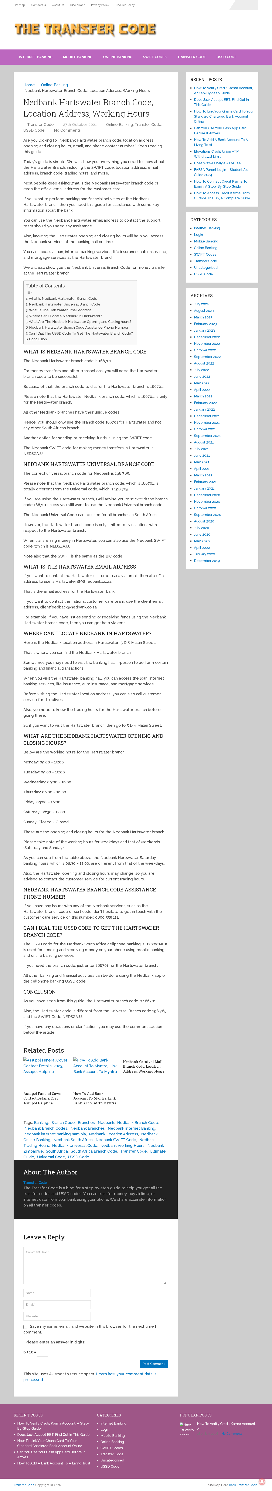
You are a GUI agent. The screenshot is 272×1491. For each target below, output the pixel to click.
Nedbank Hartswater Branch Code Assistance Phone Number (78, 327)
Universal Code (51, 1157)
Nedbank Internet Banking (131, 1128)
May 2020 (202, 541)
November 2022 (207, 344)
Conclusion (38, 339)
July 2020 (201, 528)
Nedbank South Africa (73, 1140)
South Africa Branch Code (94, 1151)
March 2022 (203, 396)
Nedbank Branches (87, 1128)
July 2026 (201, 304)
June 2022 (202, 377)
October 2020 (205, 508)
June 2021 (202, 455)
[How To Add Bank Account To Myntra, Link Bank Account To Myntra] (95, 1073)
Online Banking (117, 57)
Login (198, 235)
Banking (41, 1122)
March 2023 (203, 317)
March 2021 (203, 475)
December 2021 (207, 416)
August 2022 (204, 363)
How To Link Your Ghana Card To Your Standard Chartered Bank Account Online (224, 116)
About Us (58, 5)
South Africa (57, 1151)
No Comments (67, 130)
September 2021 (207, 436)
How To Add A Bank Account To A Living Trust (53, 1463)
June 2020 (202, 534)
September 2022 (207, 357)
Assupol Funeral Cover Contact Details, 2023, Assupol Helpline (42, 1098)
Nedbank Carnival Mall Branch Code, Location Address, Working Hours (143, 1066)
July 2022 (201, 370)
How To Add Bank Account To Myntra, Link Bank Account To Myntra (94, 1098)
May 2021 (201, 462)
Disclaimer (77, 5)
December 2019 (207, 561)
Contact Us (38, 5)
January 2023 (204, 330)
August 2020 (204, 521)
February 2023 (205, 324)
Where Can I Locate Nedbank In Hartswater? (65, 316)
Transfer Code (191, 57)
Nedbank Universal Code (74, 1145)
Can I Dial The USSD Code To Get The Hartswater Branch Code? (81, 333)
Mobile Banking (77, 57)
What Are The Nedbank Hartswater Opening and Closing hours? (80, 322)
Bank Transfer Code (243, 1485)
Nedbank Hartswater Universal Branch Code (64, 304)
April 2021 (202, 469)
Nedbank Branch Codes (45, 1128)
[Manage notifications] (262, 1481)
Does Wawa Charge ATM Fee (217, 163)
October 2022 (205, 350)
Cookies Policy (125, 5)
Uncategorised (206, 268)
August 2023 (204, 311)
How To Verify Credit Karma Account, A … (226, 1426)
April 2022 (202, 390)
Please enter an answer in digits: (55, 1342)
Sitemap (19, 5)
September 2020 (207, 515)
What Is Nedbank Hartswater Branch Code (63, 299)
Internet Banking (35, 57)
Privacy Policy (100, 5)
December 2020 (207, 495)
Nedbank (106, 1122)
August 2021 (204, 442)
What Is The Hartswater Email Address (60, 310)
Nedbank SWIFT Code (116, 1140)
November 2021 (207, 423)
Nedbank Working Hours (122, 1145)
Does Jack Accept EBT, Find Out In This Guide (53, 1435)
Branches (86, 1122)
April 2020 (202, 548)
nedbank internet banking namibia (55, 1134)
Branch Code (63, 1122)
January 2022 (204, 409)
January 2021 (204, 488)
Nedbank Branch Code (137, 1122)
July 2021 (201, 449)
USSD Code (227, 57)
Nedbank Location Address (113, 1134)
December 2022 (207, 337)
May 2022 (202, 383)
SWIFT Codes (155, 57)
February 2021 (205, 482)
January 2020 (204, 554)
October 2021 (205, 429)
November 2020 (207, 502)
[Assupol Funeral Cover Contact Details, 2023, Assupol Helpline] (45, 1073)
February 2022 (205, 403)
